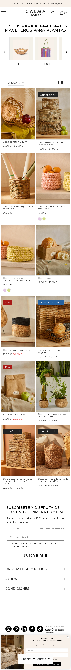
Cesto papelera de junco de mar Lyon (18, 207)
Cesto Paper (45, 277)
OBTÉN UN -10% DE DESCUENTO (47, 664)
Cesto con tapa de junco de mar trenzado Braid (53, 480)
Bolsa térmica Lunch (14, 414)
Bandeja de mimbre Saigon (49, 351)
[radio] (40, 219)
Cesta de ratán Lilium (15, 141)
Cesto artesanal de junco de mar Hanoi (51, 143)
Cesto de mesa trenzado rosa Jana (51, 207)
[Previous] (5, 52)
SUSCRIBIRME (35, 555)
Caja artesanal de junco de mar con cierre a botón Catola (17, 481)
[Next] (66, 52)
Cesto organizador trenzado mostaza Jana (16, 279)
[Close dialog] (68, 637)
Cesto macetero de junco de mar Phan (52, 415)
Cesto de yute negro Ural (17, 350)
